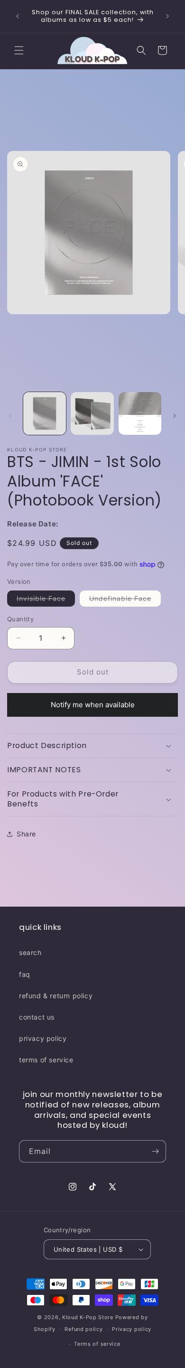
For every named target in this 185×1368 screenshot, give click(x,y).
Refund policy (83, 1329)
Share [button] (26, 834)
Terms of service (97, 1343)
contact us (37, 1017)
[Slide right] (174, 415)
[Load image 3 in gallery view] (140, 413)
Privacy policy (131, 1329)
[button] (19, 50)
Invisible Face (46, 600)
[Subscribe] (155, 1151)
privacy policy (42, 1038)
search (30, 952)
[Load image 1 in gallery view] (44, 413)
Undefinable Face (125, 600)
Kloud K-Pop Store (87, 1317)
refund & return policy (55, 996)
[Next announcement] (167, 16)
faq (24, 974)
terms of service (46, 1060)
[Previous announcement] (17, 16)
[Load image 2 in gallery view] (92, 413)
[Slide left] (10, 415)
